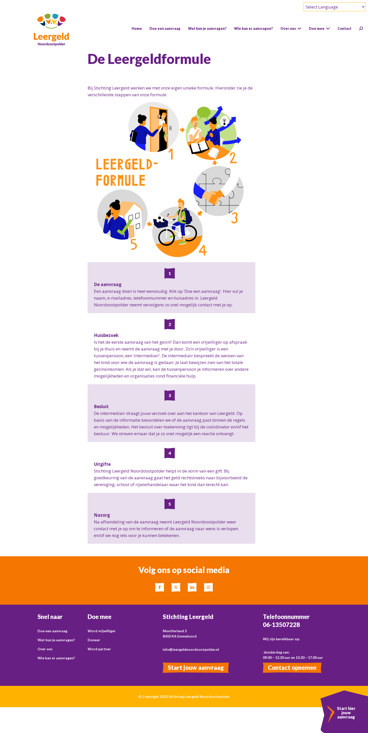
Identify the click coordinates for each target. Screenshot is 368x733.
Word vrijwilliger (102, 631)
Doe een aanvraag (52, 631)
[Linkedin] (192, 587)
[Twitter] (175, 587)
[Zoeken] (361, 29)
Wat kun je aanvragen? (56, 640)
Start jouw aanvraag (196, 667)
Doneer (94, 640)
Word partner (99, 649)
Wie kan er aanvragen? (56, 658)
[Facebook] (159, 587)
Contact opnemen (292, 667)
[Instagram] (208, 587)
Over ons (45, 649)
